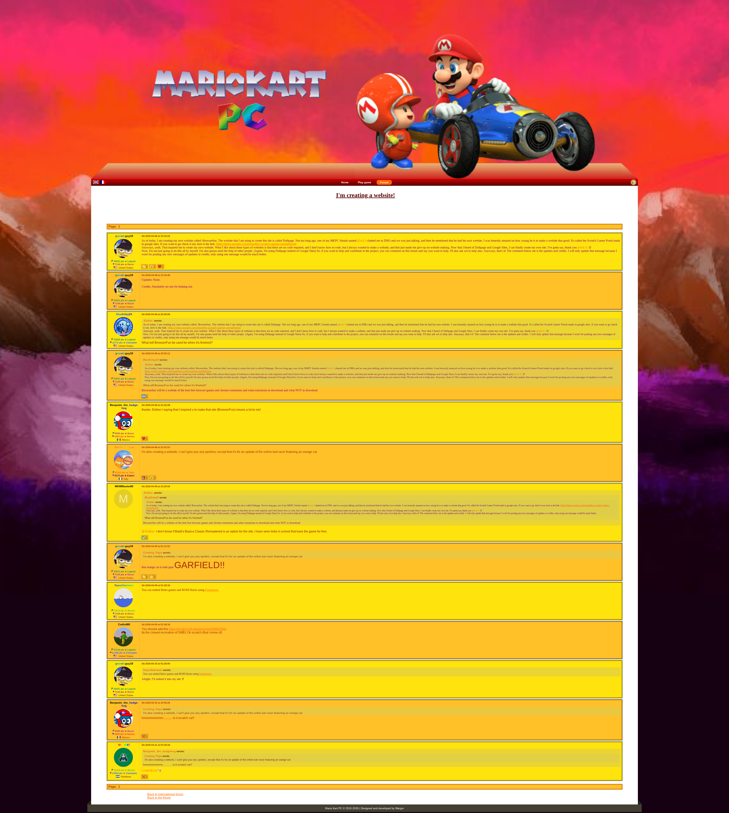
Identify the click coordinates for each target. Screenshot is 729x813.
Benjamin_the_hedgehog (159, 751)
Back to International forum (165, 794)
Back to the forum (159, 797)
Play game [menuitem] (364, 182)
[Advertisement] (364, 211)
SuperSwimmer (152, 669)
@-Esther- (148, 531)
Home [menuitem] (345, 182)
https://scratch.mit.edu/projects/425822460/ (197, 629)
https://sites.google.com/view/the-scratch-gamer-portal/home (256, 244)
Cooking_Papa (152, 552)
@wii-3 (361, 240)
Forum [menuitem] (384, 182)
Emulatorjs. (212, 590)
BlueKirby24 (151, 359)
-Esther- (148, 320)
